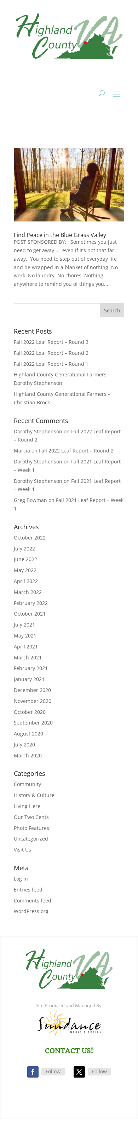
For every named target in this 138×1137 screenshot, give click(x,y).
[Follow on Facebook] (33, 1072)
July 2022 (24, 548)
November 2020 (32, 701)
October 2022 (30, 537)
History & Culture (34, 795)
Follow (53, 1071)
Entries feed (28, 889)
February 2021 (31, 668)
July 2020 (24, 744)
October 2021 (30, 613)
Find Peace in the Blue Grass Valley (60, 235)
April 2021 (26, 646)
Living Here (27, 806)
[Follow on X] (79, 1072)
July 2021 (24, 624)
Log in (21, 878)
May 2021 (25, 635)
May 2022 (25, 570)
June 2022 (25, 559)
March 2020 (28, 755)
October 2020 (30, 712)
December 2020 (32, 690)
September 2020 (33, 722)
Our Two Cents (31, 817)
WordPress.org (31, 911)
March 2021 (28, 657)
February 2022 (31, 603)
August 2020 (28, 733)
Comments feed (32, 900)
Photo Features (31, 828)
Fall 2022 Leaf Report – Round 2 (51, 353)
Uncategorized (31, 838)
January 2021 (29, 679)
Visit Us (22, 849)
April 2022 (26, 581)
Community (27, 784)
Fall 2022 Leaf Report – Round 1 (51, 363)
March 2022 (28, 592)
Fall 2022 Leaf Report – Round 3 (51, 342)
